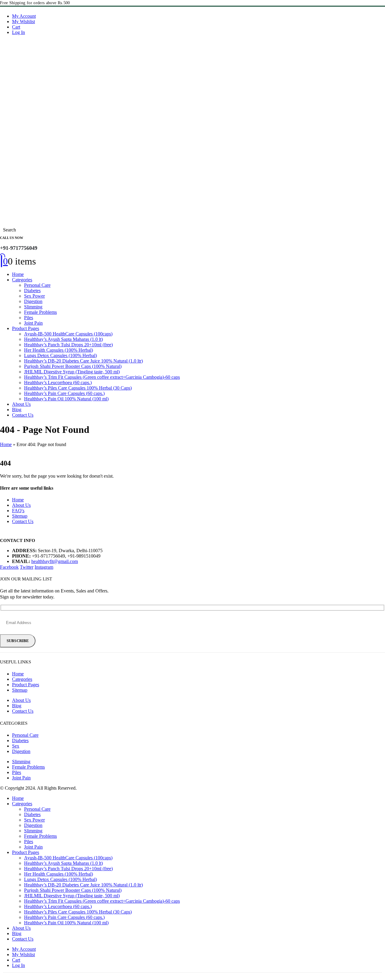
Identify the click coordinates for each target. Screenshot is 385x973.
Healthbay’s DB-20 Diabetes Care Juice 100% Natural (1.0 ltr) (83, 360)
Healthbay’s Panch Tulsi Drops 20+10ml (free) (68, 344)
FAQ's (18, 510)
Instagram (44, 567)
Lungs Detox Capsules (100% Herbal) (60, 355)
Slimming (33, 306)
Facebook (9, 567)
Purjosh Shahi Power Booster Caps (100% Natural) (73, 366)
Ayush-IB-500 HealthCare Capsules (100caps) (68, 333)
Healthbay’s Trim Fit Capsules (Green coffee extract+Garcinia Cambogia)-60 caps (102, 377)
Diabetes (32, 290)
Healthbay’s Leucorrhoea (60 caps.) (58, 382)
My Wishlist (23, 21)
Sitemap (19, 516)
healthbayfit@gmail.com (54, 561)
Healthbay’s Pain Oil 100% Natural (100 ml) (66, 398)
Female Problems (40, 312)
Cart (16, 26)
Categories (22, 279)
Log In (18, 32)
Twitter (26, 567)
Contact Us (22, 415)
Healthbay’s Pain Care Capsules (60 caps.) (64, 393)
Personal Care (37, 285)
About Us (21, 404)
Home (18, 274)
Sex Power (34, 295)
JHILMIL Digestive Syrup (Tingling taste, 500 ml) (72, 371)
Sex (15, 745)
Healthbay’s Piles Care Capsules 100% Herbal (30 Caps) (78, 387)
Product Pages (25, 328)
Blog (16, 409)
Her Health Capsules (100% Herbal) (58, 350)
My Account (24, 16)
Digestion (33, 301)
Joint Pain (33, 323)
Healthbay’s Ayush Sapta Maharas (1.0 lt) (63, 339)
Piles (28, 317)
